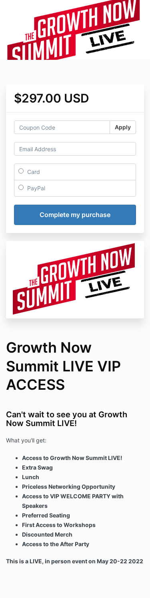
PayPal (35, 188)
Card (33, 171)
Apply (123, 127)
